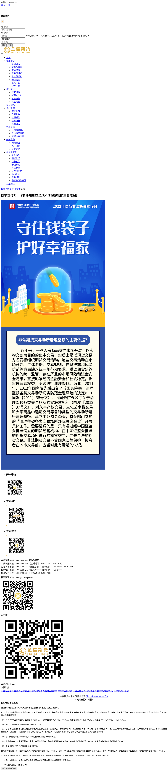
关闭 (10, 45)
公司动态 (10, 105)
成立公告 (16, 111)
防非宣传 (16, 162)
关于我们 (10, 139)
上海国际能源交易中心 (102, 691)
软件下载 (16, 86)
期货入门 (16, 158)
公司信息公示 (18, 130)
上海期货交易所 (34, 691)
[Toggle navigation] (2, 53)
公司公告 (16, 64)
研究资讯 (10, 89)
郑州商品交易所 (65, 691)
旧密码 (4, 27)
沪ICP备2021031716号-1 (97, 696)
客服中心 (10, 61)
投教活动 (16, 155)
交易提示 (16, 70)
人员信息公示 (18, 133)
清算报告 (16, 121)
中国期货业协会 (19, 691)
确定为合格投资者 (9, 768)
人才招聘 (16, 146)
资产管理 (10, 108)
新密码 (4, 33)
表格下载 (16, 83)
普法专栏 (16, 168)
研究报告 (16, 92)
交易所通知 (17, 73)
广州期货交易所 (121, 691)
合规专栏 (16, 165)
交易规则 (16, 177)
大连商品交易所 (50, 691)
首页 (8, 57)
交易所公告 (17, 67)
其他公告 (16, 124)
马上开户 (10, 184)
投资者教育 (11, 152)
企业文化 (16, 149)
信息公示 (10, 127)
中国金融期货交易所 (82, 691)
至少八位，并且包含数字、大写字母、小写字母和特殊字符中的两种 (57, 36)
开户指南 (16, 80)
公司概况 (16, 143)
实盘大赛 (16, 102)
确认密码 (5, 39)
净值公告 (16, 114)
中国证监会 (6, 691)
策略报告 (16, 98)
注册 (8, 5)
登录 (3, 5)
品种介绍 (16, 174)
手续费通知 (17, 76)
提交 (4, 45)
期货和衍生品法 (19, 180)
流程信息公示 (18, 136)
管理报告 (16, 117)
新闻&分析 (17, 95)
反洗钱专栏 (17, 171)
